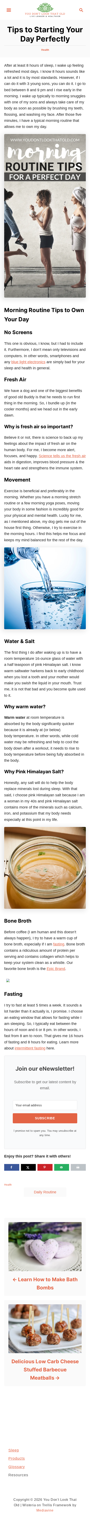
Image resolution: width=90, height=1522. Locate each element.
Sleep (13, 1450)
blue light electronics (28, 362)
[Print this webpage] (78, 1167)
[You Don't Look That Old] (45, 10)
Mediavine (44, 1510)
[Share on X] (28, 1167)
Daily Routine (45, 1192)
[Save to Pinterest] (45, 1167)
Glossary (16, 1467)
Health (45, 49)
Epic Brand (56, 969)
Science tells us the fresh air (62, 456)
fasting (58, 944)
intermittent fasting (30, 1048)
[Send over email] (61, 1167)
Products (16, 1458)
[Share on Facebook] (11, 1167)
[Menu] (9, 10)
